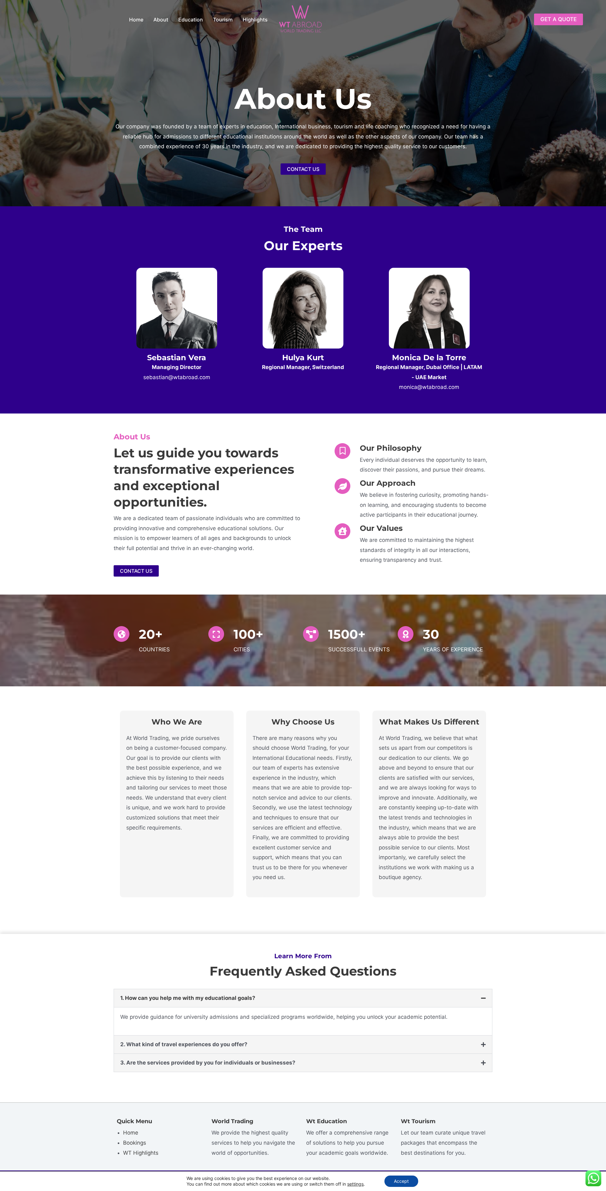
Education (190, 19)
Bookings (134, 1143)
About (160, 19)
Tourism (223, 19)
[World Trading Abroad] (300, 19)
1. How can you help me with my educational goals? (187, 998)
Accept (401, 1181)
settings (355, 1184)
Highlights (255, 19)
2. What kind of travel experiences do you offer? (183, 1044)
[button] (558, 19)
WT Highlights (140, 1153)
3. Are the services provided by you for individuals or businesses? (207, 1062)
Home (136, 19)
